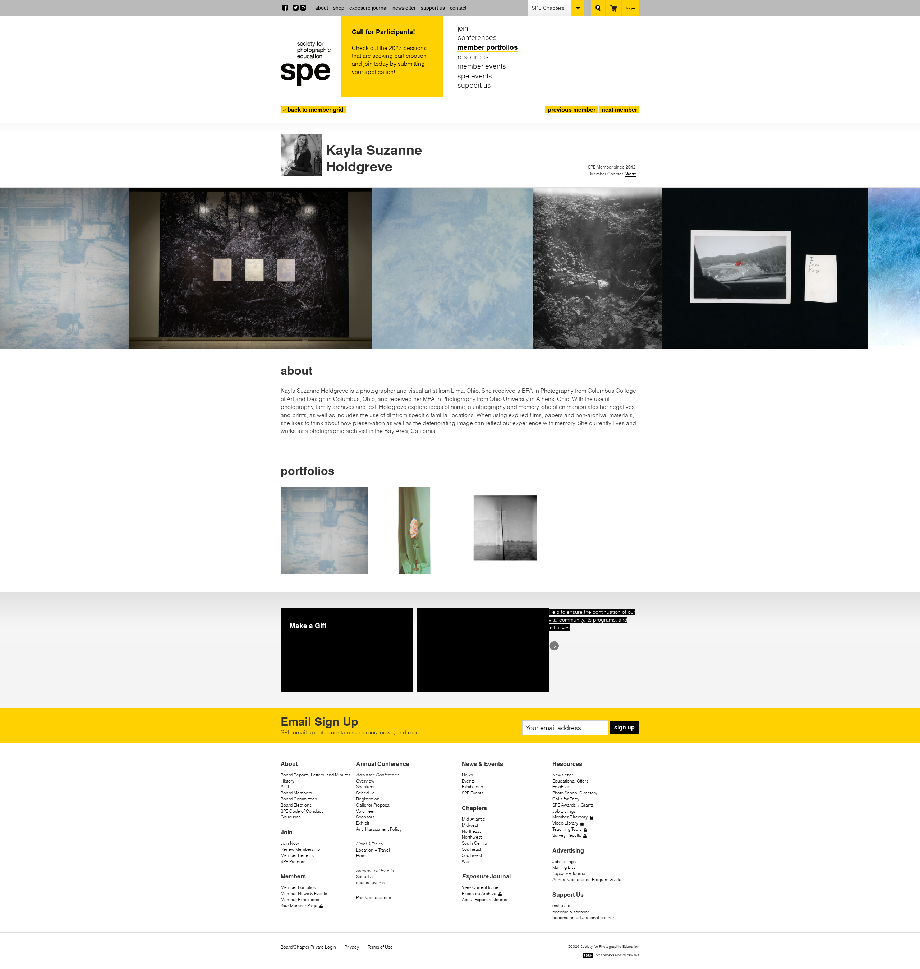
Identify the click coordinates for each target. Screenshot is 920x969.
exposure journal (368, 8)
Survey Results (566, 835)
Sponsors (365, 817)
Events (468, 781)
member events (481, 66)
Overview (365, 781)
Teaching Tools (566, 829)
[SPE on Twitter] (296, 8)
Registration (368, 799)
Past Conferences (373, 897)
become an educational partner (583, 917)
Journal (569, 873)
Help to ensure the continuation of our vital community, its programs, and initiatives (592, 620)
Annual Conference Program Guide (586, 879)
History (287, 781)
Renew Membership (300, 849)
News (467, 774)
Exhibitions (472, 786)
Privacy (352, 947)
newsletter (404, 8)
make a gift (563, 905)
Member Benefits (297, 855)
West (630, 173)
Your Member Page (299, 905)
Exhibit (362, 823)
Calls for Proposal (373, 805)
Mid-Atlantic (473, 819)
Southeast (471, 849)
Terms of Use (380, 947)
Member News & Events (304, 893)
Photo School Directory (574, 792)
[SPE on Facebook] (285, 8)
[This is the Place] (505, 530)
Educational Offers (570, 781)
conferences (477, 37)
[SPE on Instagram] (303, 8)
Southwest (472, 855)
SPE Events (472, 792)
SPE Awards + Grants (573, 805)
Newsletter (562, 774)
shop (338, 8)
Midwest (470, 825)
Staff (285, 786)
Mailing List (563, 867)
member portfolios (487, 47)
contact (458, 8)
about (321, 8)
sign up (624, 727)
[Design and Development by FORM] (611, 956)
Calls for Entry (565, 799)
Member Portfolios (298, 887)
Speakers (365, 786)
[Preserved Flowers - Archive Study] (414, 530)
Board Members (296, 792)
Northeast (471, 831)
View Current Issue (480, 887)
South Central (475, 843)
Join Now (290, 843)
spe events (474, 75)
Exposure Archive (479, 893)
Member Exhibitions (300, 899)
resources (473, 56)
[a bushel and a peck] (324, 530)
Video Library (565, 823)
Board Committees (299, 799)
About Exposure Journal (485, 899)
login (630, 8)
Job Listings (564, 811)
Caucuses (291, 817)
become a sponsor (570, 911)
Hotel (361, 855)
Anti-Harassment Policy (379, 829)
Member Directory (570, 817)
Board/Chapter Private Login (308, 947)
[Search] (598, 8)
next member (619, 109)
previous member (571, 109)
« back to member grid (313, 109)
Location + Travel (373, 850)
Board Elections (296, 805)
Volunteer (365, 811)
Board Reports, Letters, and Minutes (315, 774)
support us (433, 8)
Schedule (365, 792)
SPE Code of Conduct (302, 811)
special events (370, 882)
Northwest (472, 837)
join (462, 28)
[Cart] (613, 8)
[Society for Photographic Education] (309, 63)
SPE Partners (293, 861)
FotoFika (560, 786)
